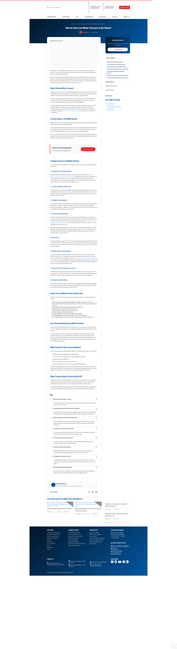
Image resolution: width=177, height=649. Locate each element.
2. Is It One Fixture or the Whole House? (116, 64)
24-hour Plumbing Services (74, 532)
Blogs (48, 545)
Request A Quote (124, 7)
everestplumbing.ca (102, 562)
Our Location (102, 17)
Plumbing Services (51, 17)
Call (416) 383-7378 (88, 149)
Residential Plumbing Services (53, 534)
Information (110, 108)
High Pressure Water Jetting (114, 106)
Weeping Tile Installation (73, 541)
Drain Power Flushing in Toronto (97, 540)
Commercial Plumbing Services (53, 532)
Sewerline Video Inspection (95, 534)
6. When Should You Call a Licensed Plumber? (117, 75)
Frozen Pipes (111, 105)
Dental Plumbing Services (73, 538)
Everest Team (50, 547)
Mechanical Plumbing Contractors (75, 536)
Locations (49, 540)
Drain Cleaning (111, 103)
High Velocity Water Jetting (95, 541)
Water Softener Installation (74, 545)
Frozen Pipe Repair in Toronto (74, 534)
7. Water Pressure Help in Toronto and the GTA (118, 77)
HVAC (77, 17)
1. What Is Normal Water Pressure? (115, 62)
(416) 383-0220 (77, 565)
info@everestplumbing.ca (95, 565)
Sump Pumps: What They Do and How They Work (59, 509)
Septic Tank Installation (94, 532)
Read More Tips (108, 522)
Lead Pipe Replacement (73, 540)
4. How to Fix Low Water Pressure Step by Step (117, 69)
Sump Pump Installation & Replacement (76, 543)
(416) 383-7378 (118, 49)
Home (73, 24)
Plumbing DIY (111, 110)
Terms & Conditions (51, 543)
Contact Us (126, 17)
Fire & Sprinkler (89, 17)
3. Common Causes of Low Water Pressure (117, 66)
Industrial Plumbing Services (53, 536)
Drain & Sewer (66, 17)
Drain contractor (93, 536)
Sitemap (48, 549)
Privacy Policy (50, 541)
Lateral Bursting (93, 543)
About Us (114, 17)
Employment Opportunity (52, 538)
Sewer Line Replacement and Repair (97, 538)
